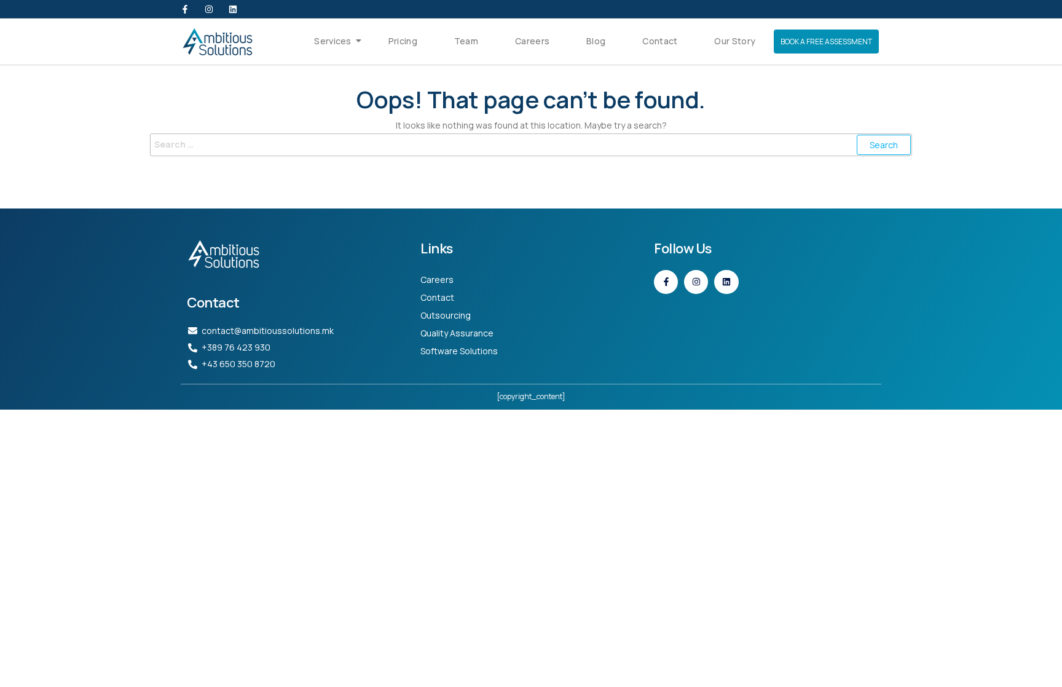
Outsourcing (445, 315)
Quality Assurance (457, 333)
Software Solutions (459, 350)
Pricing (402, 41)
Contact (659, 41)
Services (332, 41)
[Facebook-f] (185, 9)
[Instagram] (209, 9)
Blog (595, 41)
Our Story (734, 41)
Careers (532, 41)
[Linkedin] (233, 9)
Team (466, 41)
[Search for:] (531, 144)
